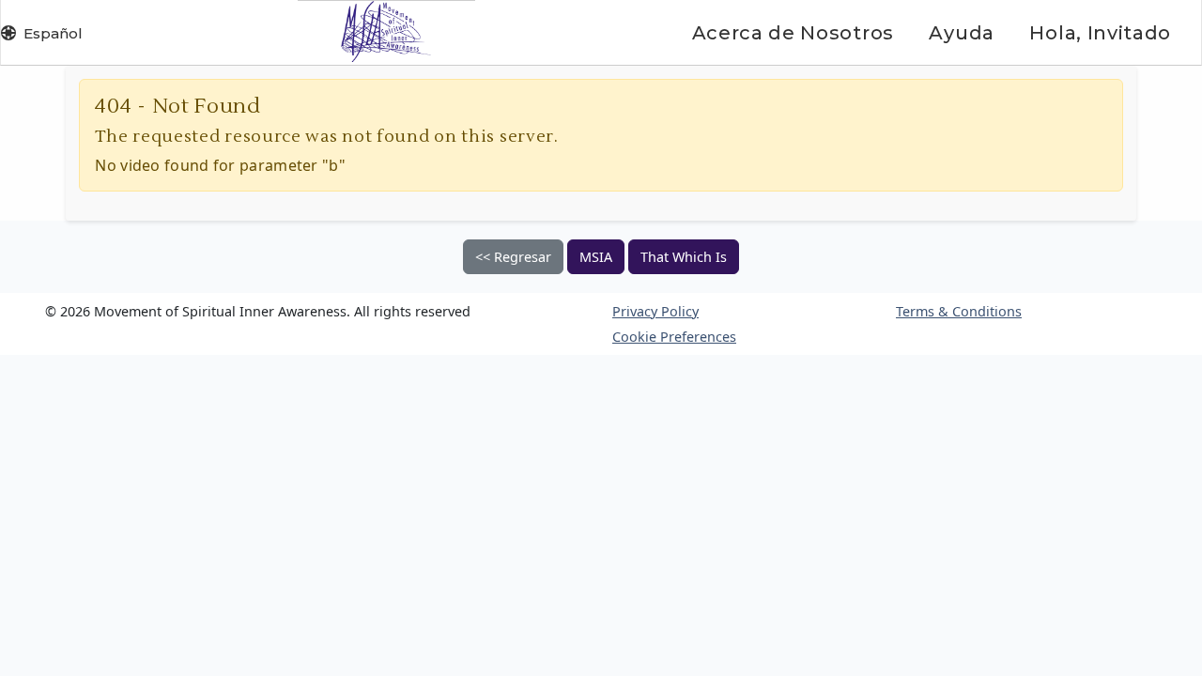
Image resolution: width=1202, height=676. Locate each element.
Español (53, 33)
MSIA (595, 257)
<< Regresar (513, 257)
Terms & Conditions (959, 311)
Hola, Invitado (1100, 33)
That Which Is (683, 257)
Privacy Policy (655, 311)
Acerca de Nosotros (793, 33)
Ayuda (961, 33)
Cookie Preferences (674, 337)
